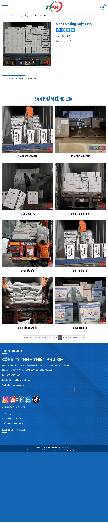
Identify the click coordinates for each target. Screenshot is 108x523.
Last (82, 337)
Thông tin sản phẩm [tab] (13, 78)
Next (75, 337)
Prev (44, 337)
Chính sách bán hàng (13, 423)
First (38, 337)
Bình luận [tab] (32, 78)
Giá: (57, 36)
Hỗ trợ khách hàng (12, 414)
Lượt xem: (60, 41)
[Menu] (5, 6)
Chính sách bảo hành (13, 418)
